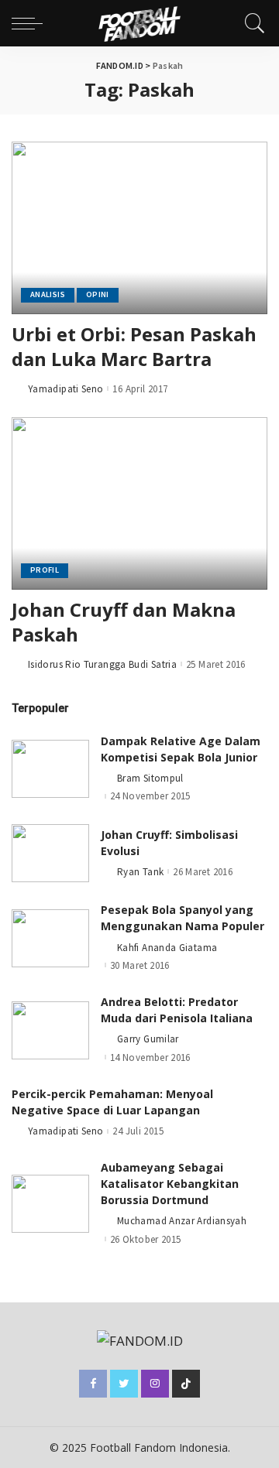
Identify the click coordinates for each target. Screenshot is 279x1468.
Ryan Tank (140, 872)
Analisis (47, 294)
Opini (97, 294)
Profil (44, 570)
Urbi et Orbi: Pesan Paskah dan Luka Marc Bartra (134, 346)
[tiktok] (186, 1384)
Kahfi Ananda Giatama (167, 948)
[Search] (251, 23)
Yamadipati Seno (65, 389)
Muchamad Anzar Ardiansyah (181, 1221)
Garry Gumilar (148, 1039)
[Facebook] (93, 1384)
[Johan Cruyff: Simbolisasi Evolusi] (50, 853)
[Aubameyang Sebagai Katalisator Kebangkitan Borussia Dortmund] (50, 1204)
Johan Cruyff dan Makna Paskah (124, 622)
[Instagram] (155, 1384)
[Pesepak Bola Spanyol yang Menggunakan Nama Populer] (50, 938)
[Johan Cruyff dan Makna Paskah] (139, 503)
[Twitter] (124, 1384)
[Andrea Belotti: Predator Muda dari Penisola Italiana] (50, 1030)
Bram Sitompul (150, 778)
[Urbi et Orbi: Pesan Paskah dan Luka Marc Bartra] (139, 228)
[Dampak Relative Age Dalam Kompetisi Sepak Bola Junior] (50, 769)
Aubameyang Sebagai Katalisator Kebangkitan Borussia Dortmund (170, 1183)
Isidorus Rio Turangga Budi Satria (102, 664)
